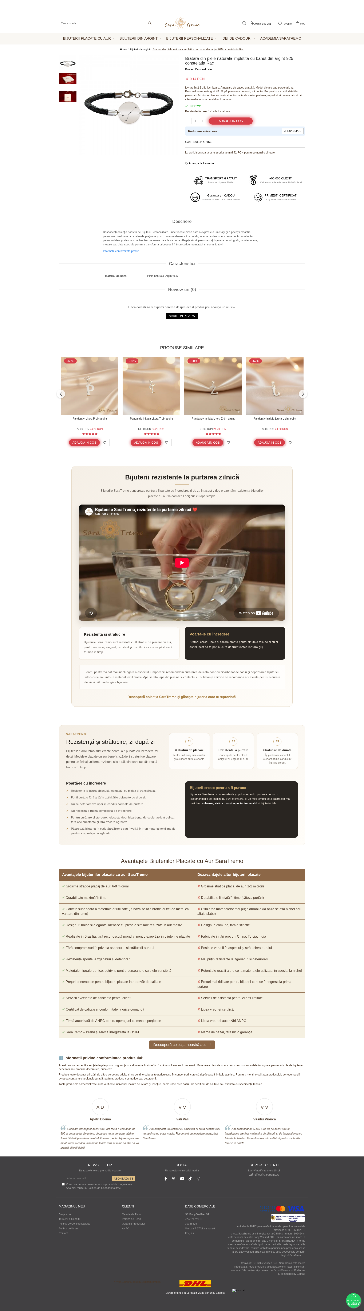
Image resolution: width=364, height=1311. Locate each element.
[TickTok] (190, 1178)
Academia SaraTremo (280, 38)
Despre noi (65, 1214)
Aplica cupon (292, 131)
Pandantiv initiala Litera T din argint (151, 418)
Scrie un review (182, 316)
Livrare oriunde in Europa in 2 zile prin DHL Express (195, 1292)
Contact (63, 1233)
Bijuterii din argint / (141, 49)
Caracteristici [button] (182, 263)
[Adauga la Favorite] (105, 442)
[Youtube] (182, 1178)
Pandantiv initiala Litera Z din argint (213, 418)
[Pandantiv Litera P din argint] (89, 386)
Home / (124, 49)
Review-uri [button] (182, 289)
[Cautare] (150, 23)
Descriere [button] (182, 221)
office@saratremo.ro (266, 1174)
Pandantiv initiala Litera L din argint (274, 418)
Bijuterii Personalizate (198, 69)
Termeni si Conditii (69, 1219)
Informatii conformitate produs (121, 251)
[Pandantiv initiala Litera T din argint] (151, 386)
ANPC (125, 1228)
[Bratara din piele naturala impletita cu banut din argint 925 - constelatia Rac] (129, 105)
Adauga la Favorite (201, 163)
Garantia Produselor (133, 1223)
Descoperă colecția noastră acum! (182, 1045)
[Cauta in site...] (244, 23)
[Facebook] (165, 1178)
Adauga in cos (231, 121)
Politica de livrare (69, 1228)
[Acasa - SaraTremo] (182, 23)
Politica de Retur (131, 1219)
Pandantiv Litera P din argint (89, 418)
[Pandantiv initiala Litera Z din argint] (213, 386)
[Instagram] (198, 1178)
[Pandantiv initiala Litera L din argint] (275, 386)
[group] (129, 105)
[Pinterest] (174, 1178)
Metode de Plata (131, 1214)
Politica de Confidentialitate (104, 1188)
